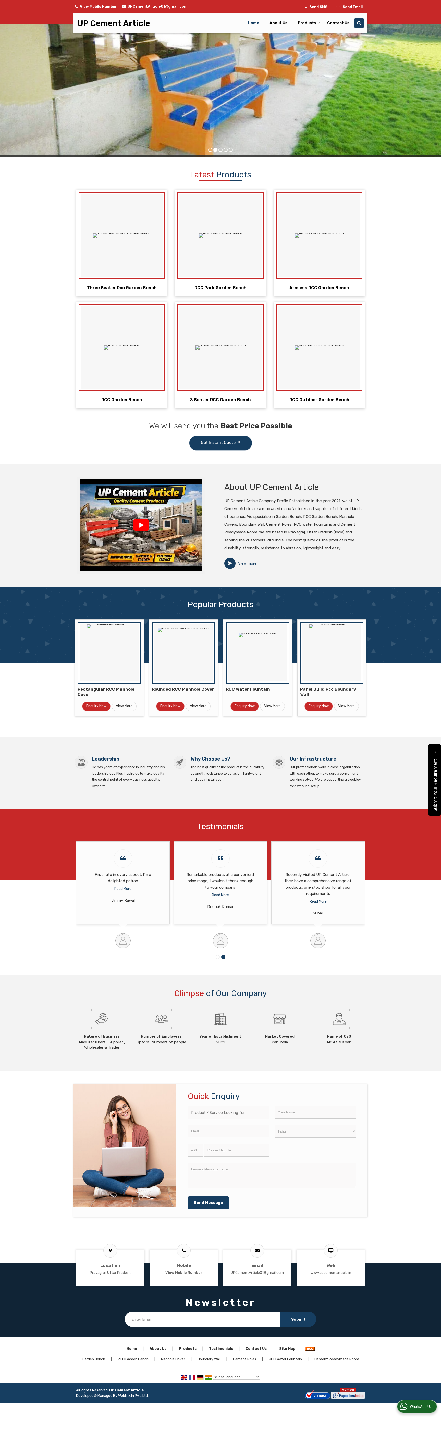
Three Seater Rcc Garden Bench (122, 287)
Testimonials (221, 1349)
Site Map (287, 1349)
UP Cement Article (113, 23)
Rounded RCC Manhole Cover (183, 689)
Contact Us (338, 23)
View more (247, 563)
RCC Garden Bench (121, 399)
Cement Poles (244, 1359)
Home (253, 23)
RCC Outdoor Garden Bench (319, 399)
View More (124, 706)
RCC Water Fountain (248, 689)
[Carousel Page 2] (223, 957)
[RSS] (310, 1349)
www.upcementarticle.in (331, 1273)
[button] (98, 7)
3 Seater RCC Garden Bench (220, 399)
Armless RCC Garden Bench (319, 287)
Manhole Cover (173, 1359)
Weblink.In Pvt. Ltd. (133, 1396)
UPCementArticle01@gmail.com (158, 6)
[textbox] (228, 1112)
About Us (278, 23)
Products (307, 23)
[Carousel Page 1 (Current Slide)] (218, 957)
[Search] (359, 23)
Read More (122, 895)
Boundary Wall (209, 1359)
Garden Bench (93, 1359)
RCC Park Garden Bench (220, 287)
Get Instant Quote (218, 442)
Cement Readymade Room (336, 1359)
